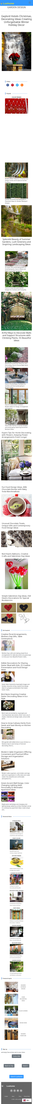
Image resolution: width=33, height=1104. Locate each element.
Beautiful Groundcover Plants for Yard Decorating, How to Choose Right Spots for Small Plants (16, 365)
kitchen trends (16, 855)
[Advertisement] (16, 140)
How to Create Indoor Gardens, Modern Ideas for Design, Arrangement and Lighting (16, 406)
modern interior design (23, 986)
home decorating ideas (23, 998)
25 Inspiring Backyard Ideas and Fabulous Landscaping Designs (16, 975)
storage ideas (16, 821)
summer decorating (16, 873)
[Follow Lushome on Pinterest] (12, 85)
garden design (16, 960)
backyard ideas (16, 943)
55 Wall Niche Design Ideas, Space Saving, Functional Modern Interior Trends (16, 905)
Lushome (8, 3)
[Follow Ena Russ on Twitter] (17, 85)
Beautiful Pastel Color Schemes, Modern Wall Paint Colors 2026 (16, 853)
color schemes (23, 1011)
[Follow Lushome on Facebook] (7, 85)
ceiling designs (16, 925)
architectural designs (16, 890)
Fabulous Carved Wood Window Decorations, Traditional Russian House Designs (16, 922)
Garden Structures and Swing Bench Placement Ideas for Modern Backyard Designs (16, 201)
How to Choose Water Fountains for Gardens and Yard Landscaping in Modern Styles (15, 386)
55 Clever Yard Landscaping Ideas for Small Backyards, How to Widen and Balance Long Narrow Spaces (15, 269)
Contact (6, 1096)
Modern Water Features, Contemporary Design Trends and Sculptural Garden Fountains (16, 180)
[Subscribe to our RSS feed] (22, 85)
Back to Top (9, 1066)
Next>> (25, 1066)
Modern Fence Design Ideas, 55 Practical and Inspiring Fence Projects (16, 957)
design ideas (23, 1023)
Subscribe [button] (16, 1056)
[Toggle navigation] (29, 3)
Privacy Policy (27, 1096)
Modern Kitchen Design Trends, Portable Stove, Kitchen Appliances (16, 870)
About (13, 1096)
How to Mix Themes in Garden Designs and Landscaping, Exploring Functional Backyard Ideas (16, 427)
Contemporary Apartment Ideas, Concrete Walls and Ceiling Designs (15, 940)
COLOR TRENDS (16, 97)
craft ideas (16, 908)
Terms (20, 1096)
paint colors (16, 838)
